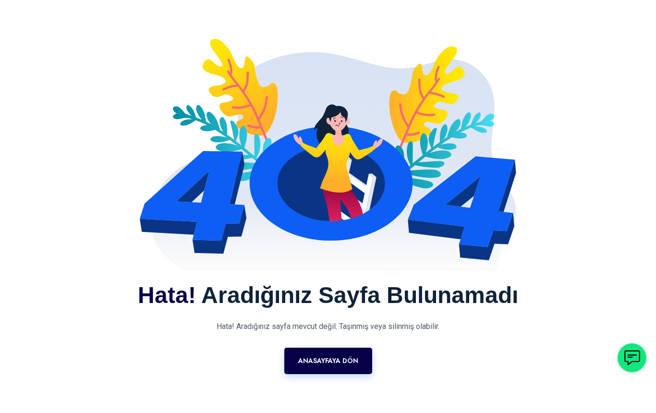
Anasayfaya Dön (328, 360)
